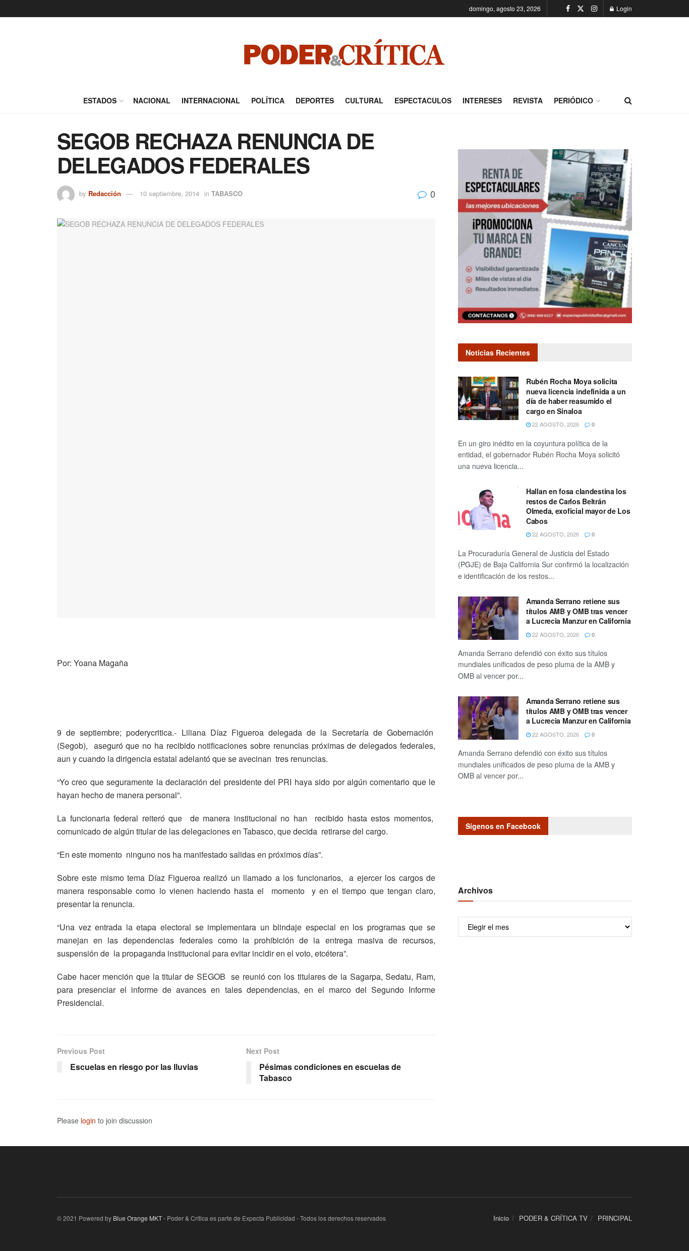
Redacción (104, 193)
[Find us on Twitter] (580, 8)
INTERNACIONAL (211, 100)
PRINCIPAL (615, 1218)
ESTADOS (100, 100)
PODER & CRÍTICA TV (553, 1218)
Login (623, 8)
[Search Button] (628, 100)
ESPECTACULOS (422, 100)
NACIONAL (151, 100)
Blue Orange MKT (137, 1218)
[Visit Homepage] (344, 52)
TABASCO (227, 193)
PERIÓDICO (573, 100)
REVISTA (528, 100)
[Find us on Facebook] (568, 8)
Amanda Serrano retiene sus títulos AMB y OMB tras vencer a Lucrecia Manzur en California (578, 611)
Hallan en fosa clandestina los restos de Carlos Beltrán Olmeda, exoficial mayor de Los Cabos (578, 506)
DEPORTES (315, 100)
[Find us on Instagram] (594, 8)
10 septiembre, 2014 (169, 193)
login (88, 1120)
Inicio (501, 1218)
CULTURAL (364, 100)
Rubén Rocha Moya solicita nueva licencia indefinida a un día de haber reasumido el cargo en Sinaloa (576, 396)
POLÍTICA (267, 100)
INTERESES (482, 100)
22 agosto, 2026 (555, 424)
